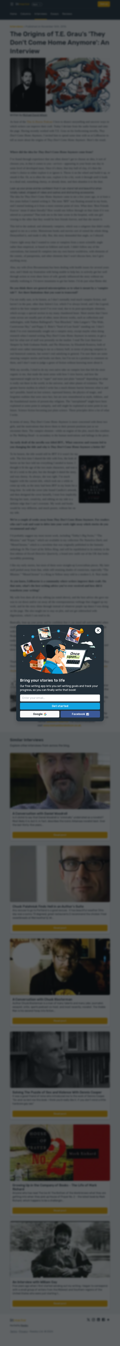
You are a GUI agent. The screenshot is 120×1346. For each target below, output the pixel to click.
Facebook (78, 714)
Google (38, 714)
